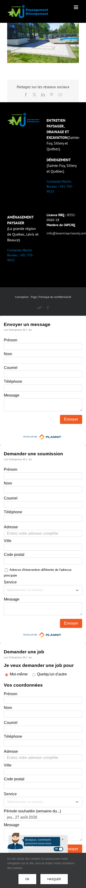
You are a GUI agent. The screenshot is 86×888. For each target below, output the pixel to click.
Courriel (10, 368)
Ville (7, 541)
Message (11, 395)
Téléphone (13, 381)
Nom (8, 354)
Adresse (11, 527)
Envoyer (71, 419)
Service (10, 582)
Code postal (14, 555)
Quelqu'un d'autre (52, 674)
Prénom (10, 340)
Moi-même (19, 674)
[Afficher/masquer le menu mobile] (76, 7)
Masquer (54, 879)
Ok (27, 879)
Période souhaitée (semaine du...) (32, 811)
